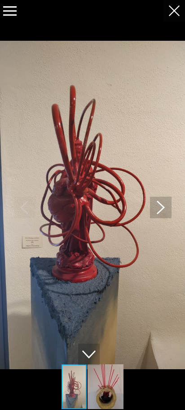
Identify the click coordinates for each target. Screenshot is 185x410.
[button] (161, 207)
